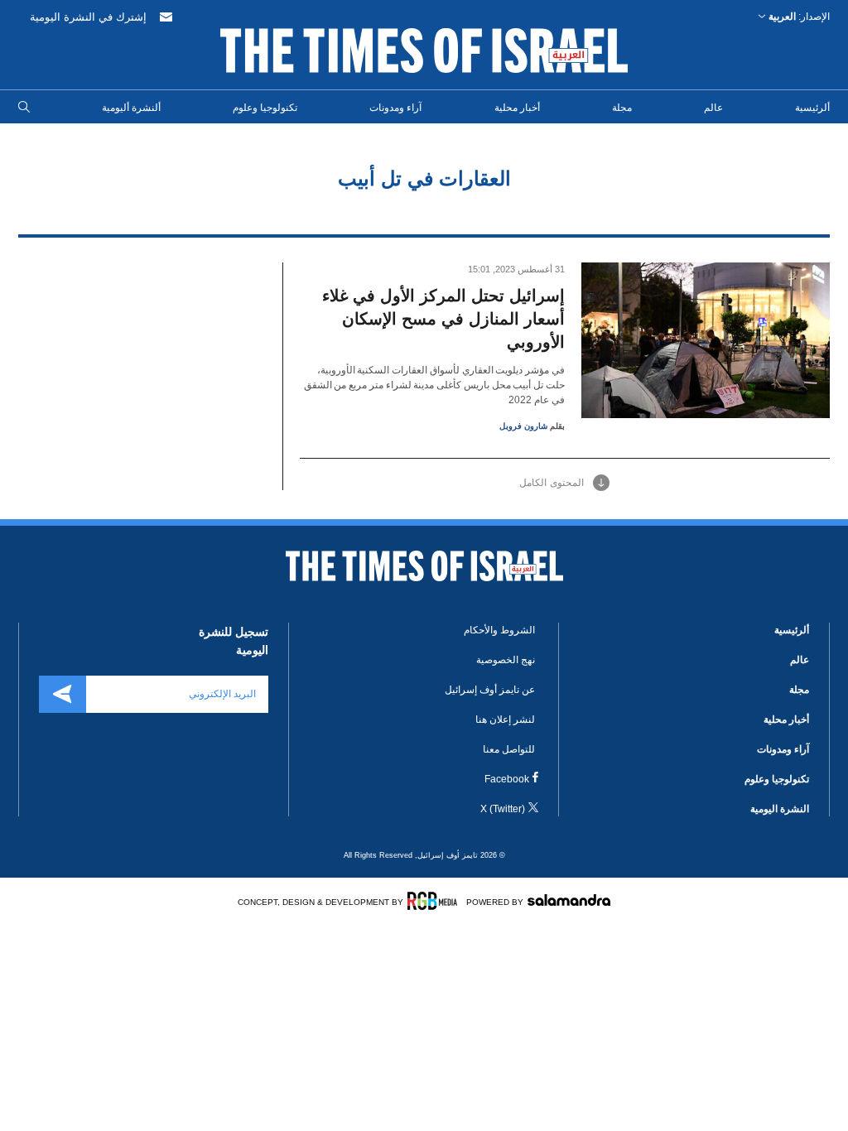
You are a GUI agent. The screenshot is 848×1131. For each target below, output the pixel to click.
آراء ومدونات (395, 107)
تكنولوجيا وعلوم (265, 107)
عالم (713, 107)
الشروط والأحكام (499, 630)
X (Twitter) (502, 809)
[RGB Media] (435, 901)
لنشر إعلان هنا (505, 719)
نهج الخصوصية (505, 660)
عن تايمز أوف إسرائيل (490, 689)
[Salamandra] (569, 900)
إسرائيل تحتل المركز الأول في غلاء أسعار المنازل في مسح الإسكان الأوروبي (443, 318)
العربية (782, 16)
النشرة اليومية (779, 809)
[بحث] (24, 107)
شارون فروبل (523, 426)
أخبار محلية (517, 107)
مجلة (622, 107)
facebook (506, 779)
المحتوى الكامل (551, 482)
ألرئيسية (812, 107)
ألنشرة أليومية (131, 107)
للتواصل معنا (509, 749)
